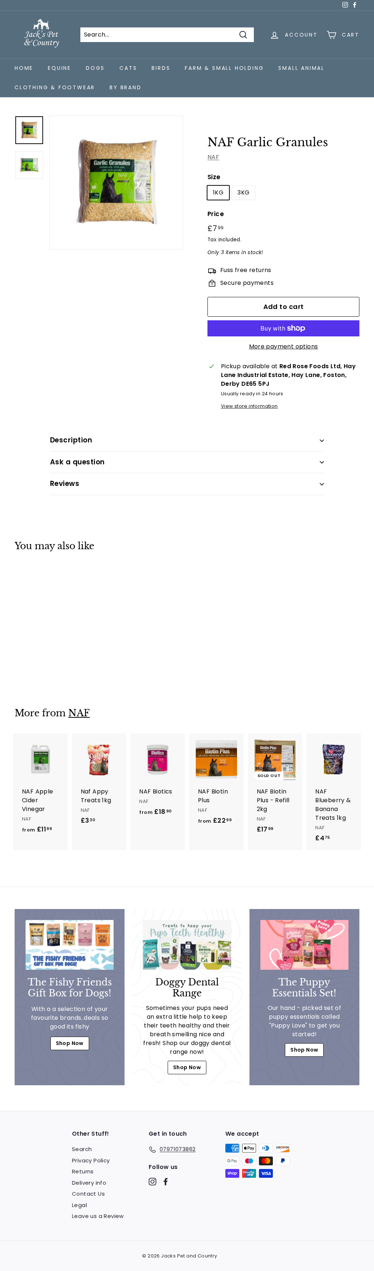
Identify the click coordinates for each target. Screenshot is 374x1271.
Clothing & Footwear (55, 87)
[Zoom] (116, 182)
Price (215, 214)
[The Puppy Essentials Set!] (304, 945)
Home (24, 68)
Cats (128, 68)
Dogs (95, 68)
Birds (161, 68)
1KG (218, 192)
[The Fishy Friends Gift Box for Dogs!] (70, 945)
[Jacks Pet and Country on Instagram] (152, 1181)
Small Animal (301, 68)
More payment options (283, 346)
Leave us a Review (98, 1216)
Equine (59, 68)
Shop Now (70, 1043)
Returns (83, 1171)
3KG (243, 192)
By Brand (125, 87)
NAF (213, 157)
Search (82, 1149)
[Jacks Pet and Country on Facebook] (165, 1181)
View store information (249, 406)
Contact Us (88, 1194)
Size (214, 177)
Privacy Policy (91, 1160)
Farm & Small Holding (224, 68)
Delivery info (89, 1183)
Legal (79, 1205)
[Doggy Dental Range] (187, 945)
